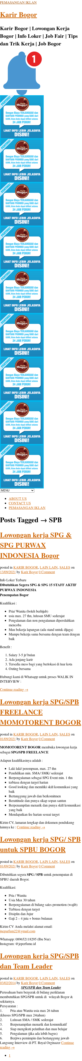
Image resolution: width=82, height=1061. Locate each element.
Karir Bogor (18, 14)
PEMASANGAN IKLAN (18, 2)
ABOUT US (18, 498)
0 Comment (47, 571)
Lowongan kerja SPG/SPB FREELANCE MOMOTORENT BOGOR (40, 711)
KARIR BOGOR (25, 567)
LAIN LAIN (49, 567)
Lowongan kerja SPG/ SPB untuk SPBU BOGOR (40, 844)
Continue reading (14, 689)
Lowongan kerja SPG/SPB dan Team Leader (39, 960)
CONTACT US (20, 503)
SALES (64, 567)
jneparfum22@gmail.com (17, 931)
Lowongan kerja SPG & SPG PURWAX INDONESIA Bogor (36, 545)
